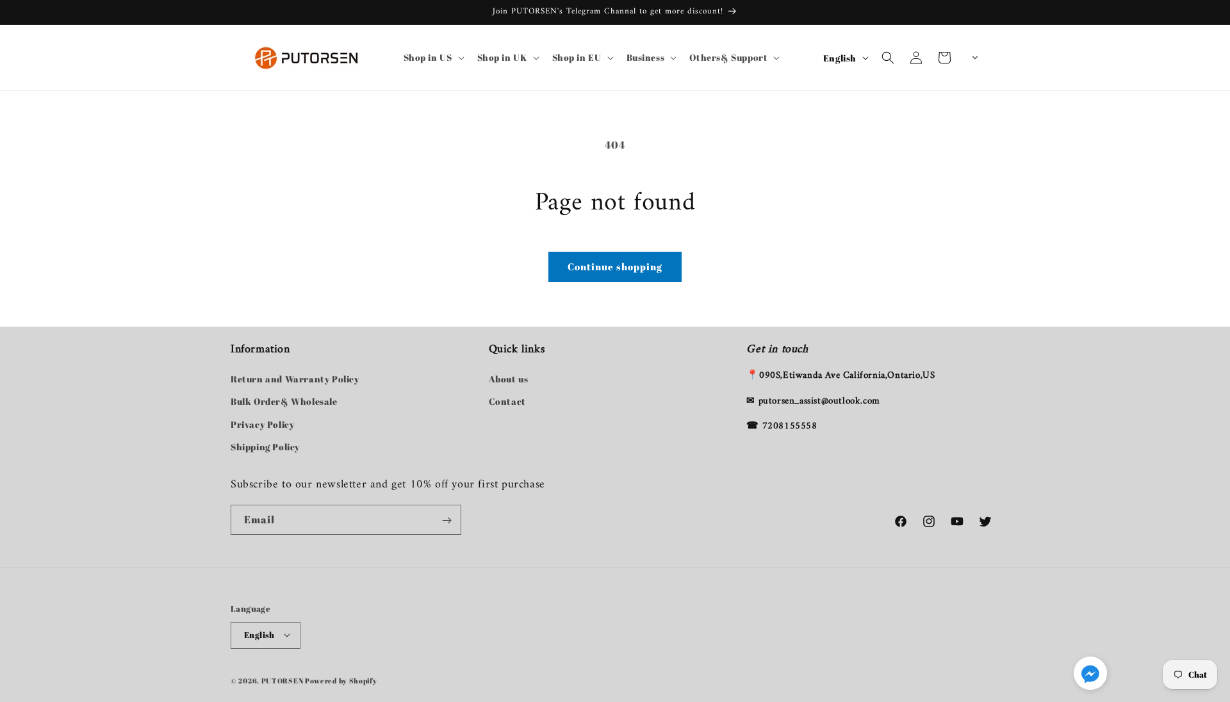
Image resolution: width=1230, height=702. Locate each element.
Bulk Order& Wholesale (284, 402)
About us (509, 379)
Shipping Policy (265, 447)
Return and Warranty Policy (295, 379)
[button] (433, 57)
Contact (507, 402)
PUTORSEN (282, 680)
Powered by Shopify (341, 680)
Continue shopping (615, 266)
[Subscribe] (446, 520)
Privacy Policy (262, 424)
